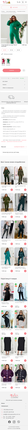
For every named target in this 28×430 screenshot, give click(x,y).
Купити (12, 70)
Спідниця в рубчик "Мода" (19, 357)
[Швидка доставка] (7, 292)
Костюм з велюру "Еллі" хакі (20, 186)
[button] (17, 2)
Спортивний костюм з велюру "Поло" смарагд (20, 268)
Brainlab (18, 428)
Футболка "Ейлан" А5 (20, 329)
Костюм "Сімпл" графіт (7, 329)
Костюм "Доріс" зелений (20, 239)
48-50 (4, 50)
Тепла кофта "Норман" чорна (20, 384)
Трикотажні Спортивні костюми (14, 141)
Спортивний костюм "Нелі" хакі (6, 186)
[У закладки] (23, 70)
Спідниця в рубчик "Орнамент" (6, 357)
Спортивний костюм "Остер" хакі (6, 240)
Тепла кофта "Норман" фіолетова (7, 384)
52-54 (11, 50)
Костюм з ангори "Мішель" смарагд (19, 213)
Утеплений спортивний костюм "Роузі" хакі (7, 213)
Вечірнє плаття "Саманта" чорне (5, 303)
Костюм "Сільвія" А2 (19, 302)
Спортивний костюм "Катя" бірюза (6, 268)
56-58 (18, 50)
